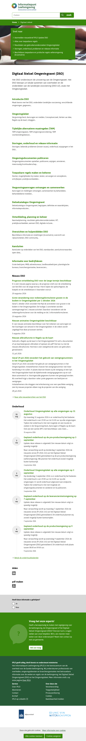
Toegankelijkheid (52, 690)
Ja (16, 603)
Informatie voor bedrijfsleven (27, 261)
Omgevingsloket (20, 113)
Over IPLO (26, 680)
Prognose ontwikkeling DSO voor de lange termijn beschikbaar (41, 280)
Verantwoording (52, 687)
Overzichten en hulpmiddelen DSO (30, 231)
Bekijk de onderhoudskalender (26, 558)
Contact (15, 693)
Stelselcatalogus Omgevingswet (28, 202)
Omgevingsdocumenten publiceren (30, 158)
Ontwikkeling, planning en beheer (29, 216)
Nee (17, 607)
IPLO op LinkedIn (20, 699)
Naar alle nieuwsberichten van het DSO (30, 397)
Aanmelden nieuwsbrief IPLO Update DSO (31, 38)
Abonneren (16, 690)
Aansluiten (17, 246)
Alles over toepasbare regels (26, 41)
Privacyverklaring (53, 693)
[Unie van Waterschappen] (59, 714)
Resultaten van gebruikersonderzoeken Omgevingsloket (37, 45)
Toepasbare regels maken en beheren (31, 172)
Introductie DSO (20, 99)
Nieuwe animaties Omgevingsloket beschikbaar (34, 320)
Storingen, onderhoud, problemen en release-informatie (37, 49)
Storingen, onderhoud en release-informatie (35, 143)
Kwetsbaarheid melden (55, 699)
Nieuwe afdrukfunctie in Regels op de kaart (32, 338)
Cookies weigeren (53, 736)
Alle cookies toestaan (33, 736)
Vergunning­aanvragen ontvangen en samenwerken (38, 187)
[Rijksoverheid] (26, 714)
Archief (15, 696)
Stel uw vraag (35, 648)
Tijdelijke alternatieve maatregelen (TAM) (33, 128)
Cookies (49, 696)
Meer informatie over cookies (54, 730)
